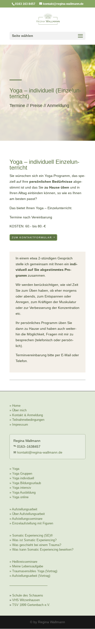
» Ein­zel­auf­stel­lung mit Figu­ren (31, 523)
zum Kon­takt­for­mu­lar (32, 237)
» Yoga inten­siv (20, 487)
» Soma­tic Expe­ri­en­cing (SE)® (31, 535)
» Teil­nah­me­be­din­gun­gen (27, 420)
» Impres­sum (19, 424)
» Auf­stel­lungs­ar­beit (23, 509)
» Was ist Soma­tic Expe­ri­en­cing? (33, 540)
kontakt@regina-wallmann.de (39, 452)
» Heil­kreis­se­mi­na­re (23, 561)
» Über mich (18, 410)
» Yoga (14, 469)
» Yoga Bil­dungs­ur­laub (25, 483)
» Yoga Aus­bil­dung (23, 492)
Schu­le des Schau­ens (27, 595)
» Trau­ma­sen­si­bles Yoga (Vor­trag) (33, 571)
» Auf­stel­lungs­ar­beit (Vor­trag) (30, 576)
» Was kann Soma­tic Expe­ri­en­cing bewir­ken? (41, 549)
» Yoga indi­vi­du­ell (22, 478)
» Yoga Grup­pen (21, 473)
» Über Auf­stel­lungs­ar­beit (27, 514)
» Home (15, 405)
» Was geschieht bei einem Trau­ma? (35, 545)
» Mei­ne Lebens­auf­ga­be (26, 566)
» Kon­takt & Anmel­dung (26, 415)
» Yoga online (19, 497)
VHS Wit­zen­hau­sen (26, 600)
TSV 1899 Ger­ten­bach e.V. (31, 605)
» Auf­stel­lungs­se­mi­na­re (26, 519)
